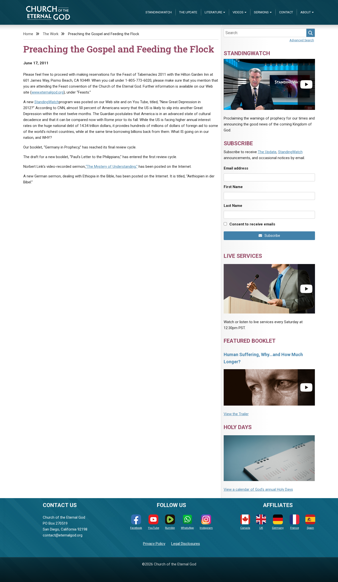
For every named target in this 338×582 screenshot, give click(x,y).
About (305, 12)
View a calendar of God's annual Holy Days (258, 489)
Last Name (233, 205)
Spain (310, 528)
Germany (278, 528)
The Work (50, 34)
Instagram (206, 528)
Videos (238, 12)
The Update (188, 12)
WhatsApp (187, 528)
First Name (233, 187)
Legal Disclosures (185, 543)
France (294, 528)
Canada (245, 528)
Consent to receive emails (252, 224)
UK (261, 528)
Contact (286, 12)
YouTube (153, 528)
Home (28, 34)
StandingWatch (158, 12)
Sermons (261, 12)
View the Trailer (236, 414)
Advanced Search (302, 40)
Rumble (170, 528)
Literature (213, 12)
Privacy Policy (154, 543)
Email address (236, 168)
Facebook (136, 528)
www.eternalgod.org (47, 92)
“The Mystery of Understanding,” (112, 166)
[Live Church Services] (269, 288)
